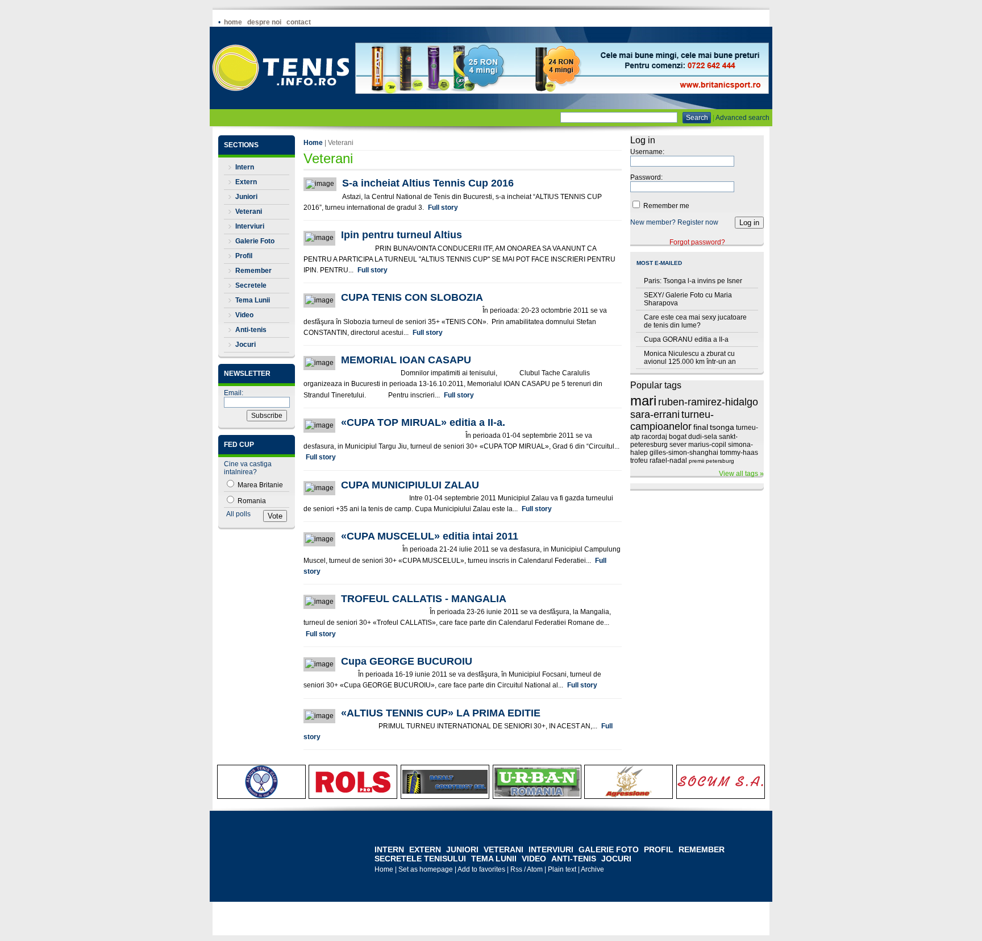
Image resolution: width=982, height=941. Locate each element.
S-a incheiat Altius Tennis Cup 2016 (428, 183)
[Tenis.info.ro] (281, 107)
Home (233, 22)
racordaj (654, 437)
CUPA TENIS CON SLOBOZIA (412, 297)
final (700, 427)
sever (677, 445)
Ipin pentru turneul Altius (401, 235)
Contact (298, 22)
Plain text (562, 869)
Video (244, 315)
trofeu (639, 461)
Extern (246, 182)
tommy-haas (739, 453)
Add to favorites (481, 869)
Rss (516, 869)
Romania (251, 501)
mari (643, 400)
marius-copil (707, 445)
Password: (646, 177)
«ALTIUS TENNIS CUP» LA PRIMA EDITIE (440, 713)
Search (697, 118)
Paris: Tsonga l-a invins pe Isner (693, 281)
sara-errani (655, 414)
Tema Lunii (252, 300)
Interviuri (249, 226)
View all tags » (741, 474)
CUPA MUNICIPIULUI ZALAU (410, 485)
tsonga (722, 427)
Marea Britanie (259, 485)
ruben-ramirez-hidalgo (708, 402)
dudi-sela (702, 437)
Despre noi (264, 22)
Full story (443, 208)
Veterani (248, 211)
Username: (647, 152)
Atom (535, 869)
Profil (243, 256)
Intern (244, 167)
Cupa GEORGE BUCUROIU (406, 661)
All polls (238, 514)
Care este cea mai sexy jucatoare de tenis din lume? (695, 321)
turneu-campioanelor (672, 420)
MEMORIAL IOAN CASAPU (406, 360)
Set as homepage (425, 869)
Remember (253, 271)
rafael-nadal (668, 461)
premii (696, 461)
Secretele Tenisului (421, 858)
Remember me (665, 206)
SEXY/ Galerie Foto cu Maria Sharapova (688, 299)
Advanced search (742, 118)
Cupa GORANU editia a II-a (686, 339)
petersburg (720, 461)
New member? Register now (674, 222)
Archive (592, 869)
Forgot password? (697, 242)
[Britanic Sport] (562, 92)
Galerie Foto (254, 241)
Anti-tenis (251, 330)
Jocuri (245, 345)
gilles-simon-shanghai (684, 453)
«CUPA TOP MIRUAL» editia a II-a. (423, 422)
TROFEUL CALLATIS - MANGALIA (423, 598)
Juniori (246, 197)
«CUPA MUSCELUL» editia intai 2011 (429, 536)
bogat (677, 437)
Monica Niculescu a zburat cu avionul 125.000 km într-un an (690, 358)
